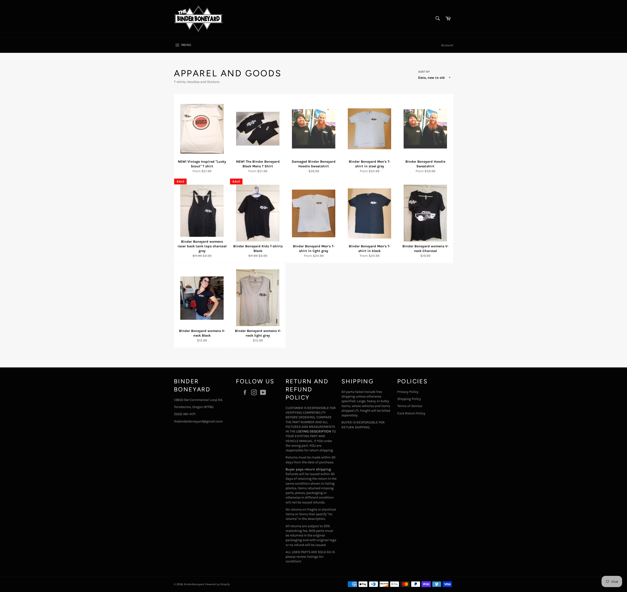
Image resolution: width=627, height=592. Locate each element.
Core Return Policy (411, 413)
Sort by (424, 71)
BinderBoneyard (194, 584)
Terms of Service (409, 406)
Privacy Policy (408, 392)
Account (447, 45)
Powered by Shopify (217, 584)
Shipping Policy (409, 399)
